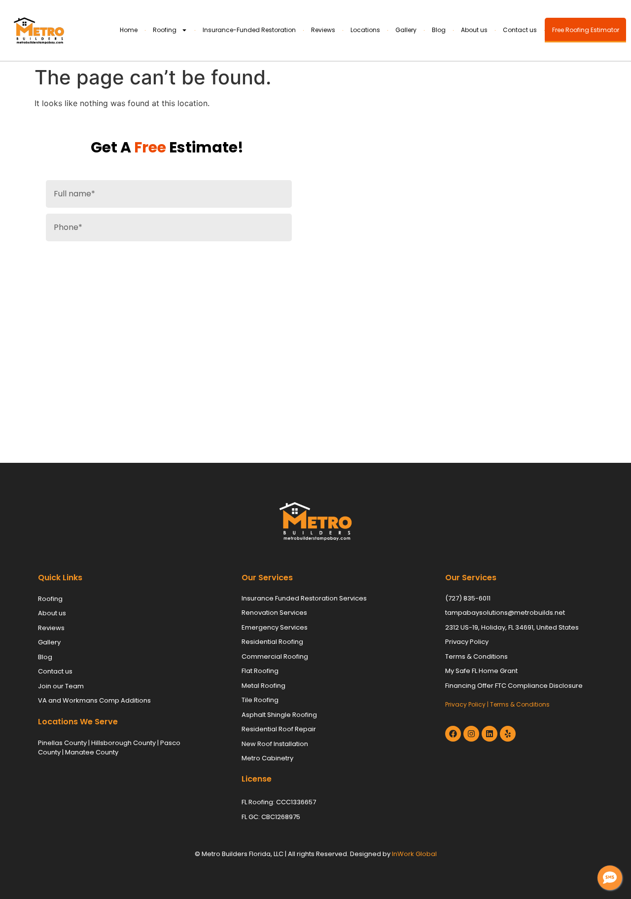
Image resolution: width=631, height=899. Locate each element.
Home (129, 30)
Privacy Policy (465, 704)
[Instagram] (471, 734)
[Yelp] (508, 734)
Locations (365, 30)
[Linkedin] (489, 734)
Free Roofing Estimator (585, 30)
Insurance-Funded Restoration (249, 30)
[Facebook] (453, 734)
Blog (439, 30)
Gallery (406, 30)
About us (474, 30)
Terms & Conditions (520, 704)
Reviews (323, 30)
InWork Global (414, 854)
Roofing (164, 30)
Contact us (520, 30)
